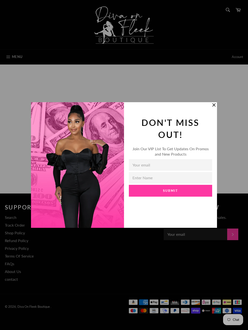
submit (170, 191)
